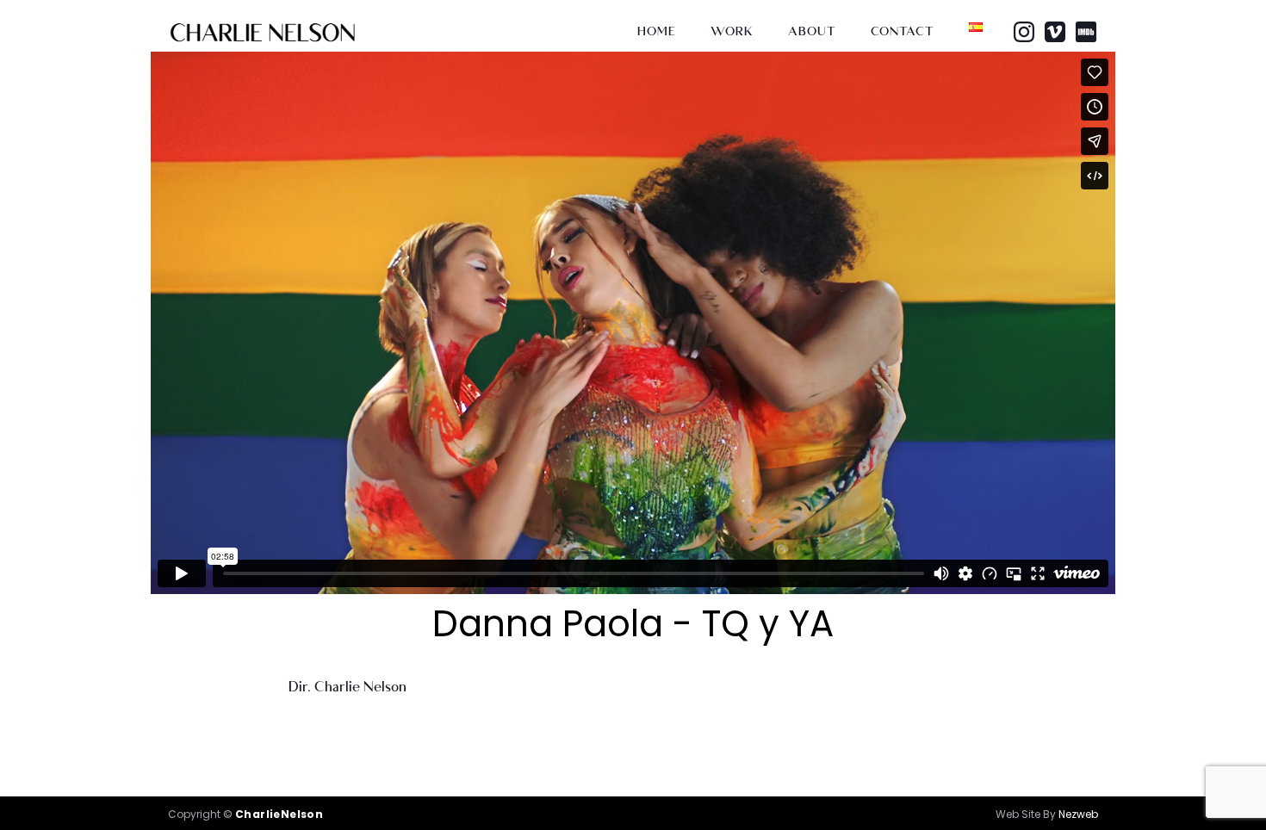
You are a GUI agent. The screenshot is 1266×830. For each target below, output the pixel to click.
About (812, 31)
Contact (902, 31)
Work (732, 31)
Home (656, 31)
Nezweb (1078, 814)
